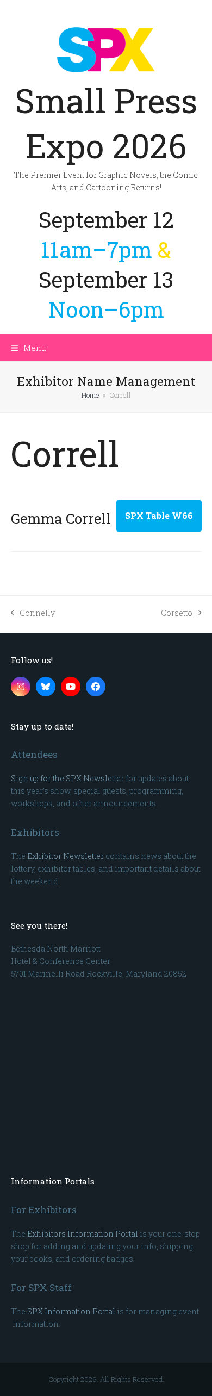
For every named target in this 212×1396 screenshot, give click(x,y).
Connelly (33, 613)
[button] (28, 347)
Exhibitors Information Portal (82, 1233)
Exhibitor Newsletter (65, 856)
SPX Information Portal (71, 1311)
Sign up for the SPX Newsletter (67, 778)
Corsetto (176, 613)
